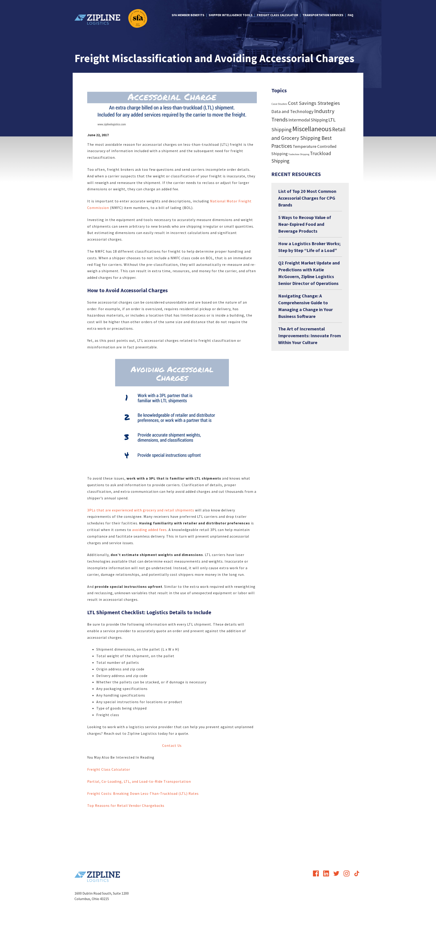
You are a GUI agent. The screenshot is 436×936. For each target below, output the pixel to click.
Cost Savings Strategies (314, 103)
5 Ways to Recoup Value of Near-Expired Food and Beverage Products (304, 224)
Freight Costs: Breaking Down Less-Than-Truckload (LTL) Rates (143, 793)
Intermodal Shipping (308, 120)
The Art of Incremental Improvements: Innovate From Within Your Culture (309, 335)
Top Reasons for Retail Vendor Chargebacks (125, 805)
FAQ (350, 15)
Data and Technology (292, 111)
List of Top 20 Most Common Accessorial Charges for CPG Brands (307, 198)
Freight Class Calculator (277, 15)
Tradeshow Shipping (298, 154)
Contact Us (172, 745)
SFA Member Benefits (188, 15)
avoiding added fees (149, 529)
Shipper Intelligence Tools (231, 15)
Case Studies (279, 104)
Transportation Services (322, 15)
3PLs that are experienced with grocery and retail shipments (140, 510)
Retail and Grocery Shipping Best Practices (308, 137)
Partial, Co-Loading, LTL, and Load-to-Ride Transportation (139, 781)
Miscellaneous (312, 129)
